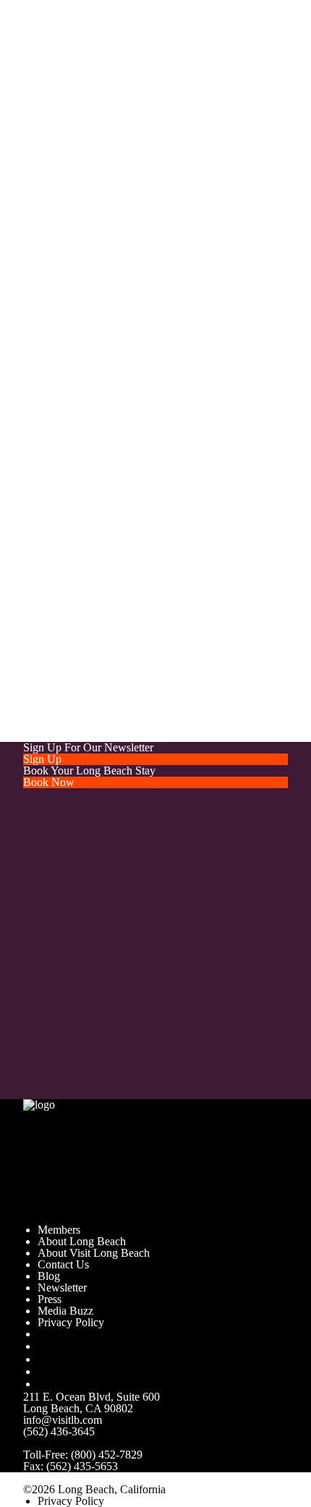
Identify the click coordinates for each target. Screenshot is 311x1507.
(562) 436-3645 (59, 1431)
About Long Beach (82, 1241)
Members (59, 1230)
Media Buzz (65, 1311)
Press (49, 1299)
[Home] (122, 1160)
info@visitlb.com (181, 229)
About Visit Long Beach (94, 1253)
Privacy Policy (71, 1322)
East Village (154, 678)
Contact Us (63, 1264)
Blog (49, 1276)
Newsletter (62, 1287)
